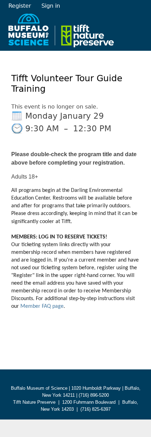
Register (19, 5)
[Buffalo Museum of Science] (61, 30)
